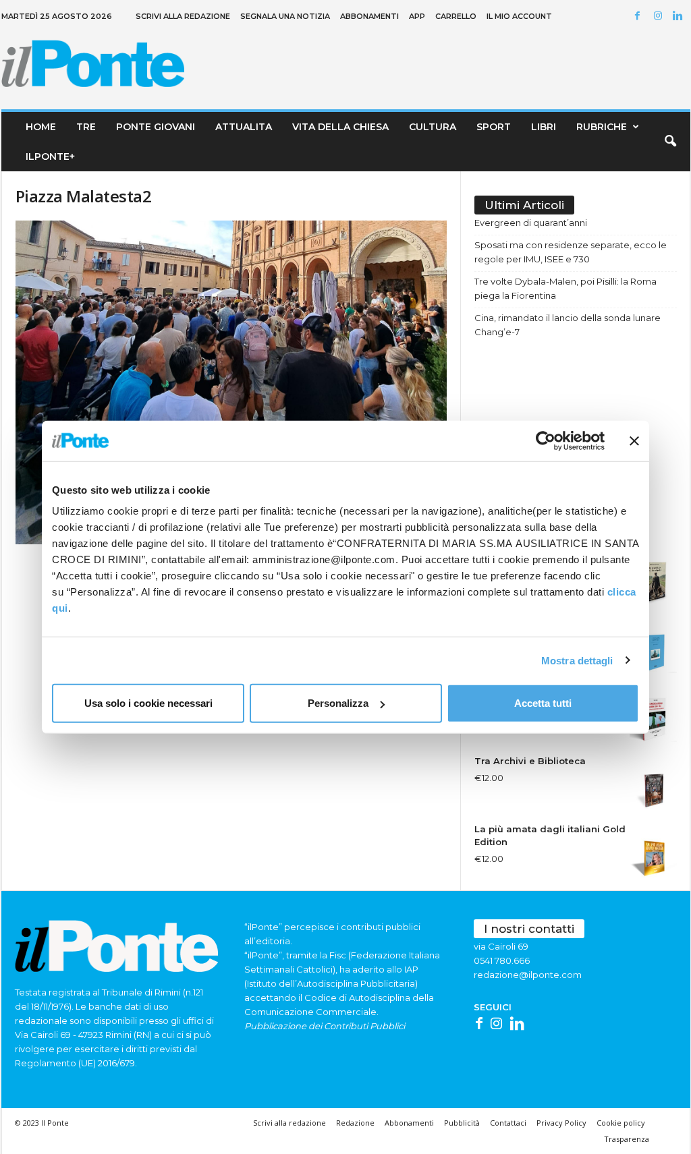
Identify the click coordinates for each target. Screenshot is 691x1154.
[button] (670, 141)
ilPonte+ (50, 156)
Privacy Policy (561, 1123)
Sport (493, 127)
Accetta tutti (543, 703)
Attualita (243, 127)
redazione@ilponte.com (528, 974)
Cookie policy (621, 1123)
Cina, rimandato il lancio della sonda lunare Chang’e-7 (567, 324)
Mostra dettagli (577, 660)
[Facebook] (640, 16)
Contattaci (508, 1123)
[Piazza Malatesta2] (231, 382)
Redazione (355, 1123)
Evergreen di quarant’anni (530, 222)
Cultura (432, 127)
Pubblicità (462, 1123)
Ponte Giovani (155, 127)
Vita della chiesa (340, 127)
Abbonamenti (369, 16)
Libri (543, 127)
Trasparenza (626, 1139)
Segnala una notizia (285, 16)
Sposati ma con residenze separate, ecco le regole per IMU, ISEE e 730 (570, 251)
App (417, 16)
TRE (86, 127)
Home (41, 127)
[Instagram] (660, 16)
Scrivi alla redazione (183, 16)
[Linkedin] (680, 16)
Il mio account (519, 16)
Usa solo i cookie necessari (148, 703)
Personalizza (338, 703)
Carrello (455, 16)
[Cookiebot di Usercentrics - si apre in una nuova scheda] (546, 440)
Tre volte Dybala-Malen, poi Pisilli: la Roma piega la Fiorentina (565, 288)
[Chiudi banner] (634, 440)
